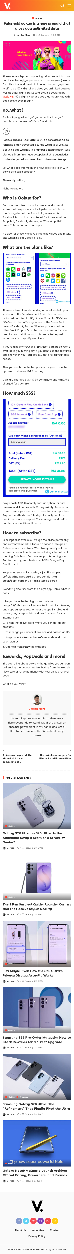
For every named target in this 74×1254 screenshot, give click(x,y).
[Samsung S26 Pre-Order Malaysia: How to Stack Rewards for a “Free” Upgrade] (37, 1010)
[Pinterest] (33, 1221)
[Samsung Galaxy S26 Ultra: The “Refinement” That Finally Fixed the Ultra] (37, 1077)
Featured (24, 1097)
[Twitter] (26, 1221)
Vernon (11, 848)
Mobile (38, 18)
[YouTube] (48, 1221)
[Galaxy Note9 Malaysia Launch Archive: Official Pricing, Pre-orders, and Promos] (37, 1143)
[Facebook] (19, 1221)
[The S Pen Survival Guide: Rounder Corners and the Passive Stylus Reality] (37, 877)
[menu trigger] (68, 5)
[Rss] (55, 1221)
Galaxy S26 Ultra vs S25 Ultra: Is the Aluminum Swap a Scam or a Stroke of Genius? (34, 837)
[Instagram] (40, 1221)
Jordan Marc (23, 35)
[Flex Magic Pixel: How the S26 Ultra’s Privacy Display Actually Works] (37, 944)
